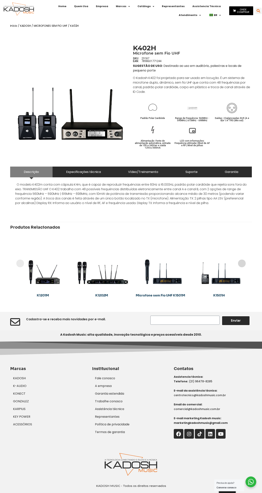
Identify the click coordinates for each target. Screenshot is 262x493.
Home (62, 6)
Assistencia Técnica (206, 6)
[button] (258, 11)
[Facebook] (178, 434)
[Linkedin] (210, 434)
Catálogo (144, 6)
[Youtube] (221, 434)
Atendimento (188, 15)
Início (13, 26)
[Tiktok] (199, 434)
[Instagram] (189, 434)
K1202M (101, 295)
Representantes (173, 6)
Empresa (102, 6)
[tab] (31, 172)
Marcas (121, 6)
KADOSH (25, 26)
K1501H (219, 295)
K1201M (43, 295)
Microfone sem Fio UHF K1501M (160, 295)
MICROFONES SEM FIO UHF (50, 26)
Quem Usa (81, 6)
